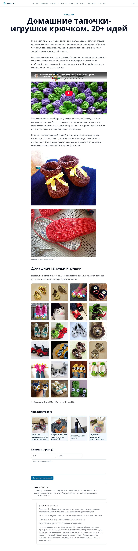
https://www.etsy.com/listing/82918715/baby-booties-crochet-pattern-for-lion (70, 515)
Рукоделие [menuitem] (54, 3)
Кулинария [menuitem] (74, 3)
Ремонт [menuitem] (83, 3)
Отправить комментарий (42, 478)
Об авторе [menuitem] (101, 3)
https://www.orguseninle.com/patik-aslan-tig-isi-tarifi (60, 523)
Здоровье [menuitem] (44, 3)
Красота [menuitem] (64, 3)
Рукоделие (69, 14)
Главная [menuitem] (35, 3)
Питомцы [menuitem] (91, 3)
